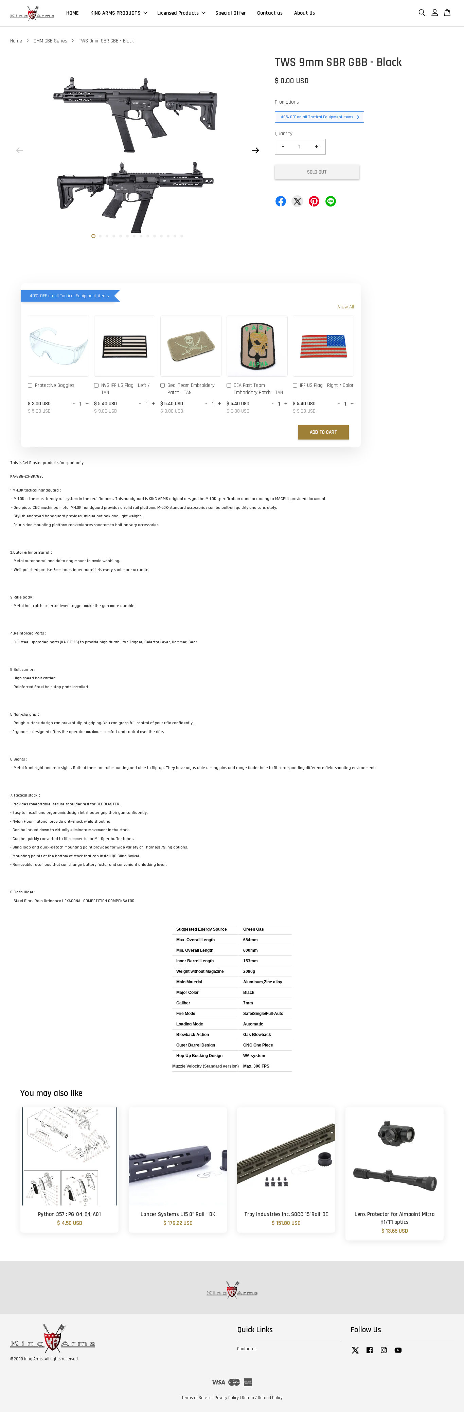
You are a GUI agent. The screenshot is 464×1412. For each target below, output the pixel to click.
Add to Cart (323, 432)
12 (168, 236)
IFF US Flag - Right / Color (327, 385)
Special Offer (230, 13)
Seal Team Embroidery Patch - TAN (191, 389)
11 (161, 236)
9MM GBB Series (50, 41)
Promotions (287, 102)
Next (255, 150)
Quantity (283, 133)
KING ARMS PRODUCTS (115, 13)
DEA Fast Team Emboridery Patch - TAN (258, 389)
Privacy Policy (227, 1397)
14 (182, 236)
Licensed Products (178, 13)
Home (16, 41)
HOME (72, 13)
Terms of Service (197, 1397)
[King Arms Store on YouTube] (398, 1353)
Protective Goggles (54, 385)
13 (175, 236)
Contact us (270, 13)
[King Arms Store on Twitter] (355, 1353)
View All (346, 307)
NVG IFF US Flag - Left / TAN (125, 389)
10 (155, 236)
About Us (304, 13)
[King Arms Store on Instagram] (384, 1353)
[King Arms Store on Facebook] (369, 1353)
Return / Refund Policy (262, 1397)
